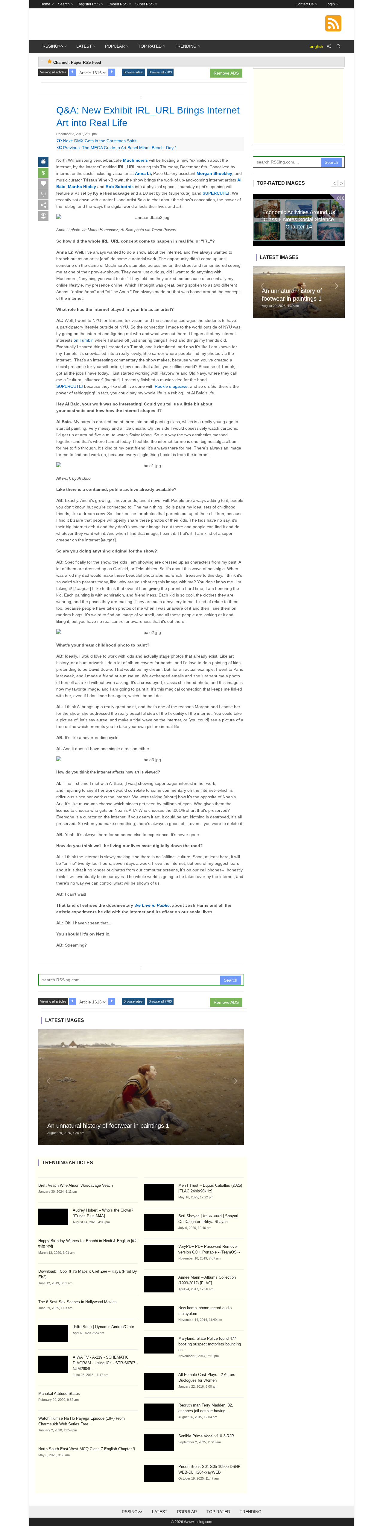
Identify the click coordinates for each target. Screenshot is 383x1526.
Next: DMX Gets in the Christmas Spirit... (98, 140)
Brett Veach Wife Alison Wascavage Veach (75, 1185)
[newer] (111, 72)
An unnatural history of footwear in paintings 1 (108, 1125)
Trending (251, 1511)
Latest (160, 1511)
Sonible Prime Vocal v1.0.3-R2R (206, 1436)
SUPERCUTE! (216, 193)
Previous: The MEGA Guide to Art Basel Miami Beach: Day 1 (116, 147)
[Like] (43, 183)
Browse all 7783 (160, 72)
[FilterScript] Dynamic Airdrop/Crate (103, 1326)
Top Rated (218, 1511)
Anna (140, 173)
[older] (72, 72)
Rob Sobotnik (120, 186)
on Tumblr (83, 340)
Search (230, 980)
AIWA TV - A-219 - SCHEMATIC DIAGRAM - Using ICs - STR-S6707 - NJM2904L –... (105, 1363)
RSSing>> (132, 1511)
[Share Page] (328, 46)
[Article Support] (43, 216)
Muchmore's (135, 160)
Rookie (171, 386)
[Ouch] (43, 194)
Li (148, 173)
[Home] (43, 162)
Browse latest (133, 72)
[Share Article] (43, 205)
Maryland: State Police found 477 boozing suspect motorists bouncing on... (209, 1344)
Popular (187, 1511)
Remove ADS (226, 73)
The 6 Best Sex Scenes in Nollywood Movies (77, 1302)
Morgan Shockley (214, 173)
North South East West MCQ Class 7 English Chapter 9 (86, 1449)
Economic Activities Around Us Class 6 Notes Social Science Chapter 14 (298, 219)
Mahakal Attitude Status (59, 1393)
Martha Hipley (82, 186)
